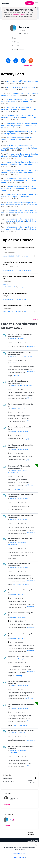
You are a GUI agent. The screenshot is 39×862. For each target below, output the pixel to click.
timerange (21, 489)
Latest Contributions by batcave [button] (19, 325)
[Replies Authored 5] (15, 60)
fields (19, 585)
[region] (19, 852)
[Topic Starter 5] (30, 60)
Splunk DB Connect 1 (20, 725)
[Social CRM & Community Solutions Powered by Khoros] (32, 834)
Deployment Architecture (19, 197)
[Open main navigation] (36, 3)
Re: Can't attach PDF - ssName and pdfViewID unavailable (17, 100)
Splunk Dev (21, 732)
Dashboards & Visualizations (22, 156)
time (14, 489)
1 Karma (13, 363)
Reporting (24, 101)
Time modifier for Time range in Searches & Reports (17, 263)
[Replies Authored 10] (8, 60)
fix (13, 676)
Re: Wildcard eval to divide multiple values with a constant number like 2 (17, 147)
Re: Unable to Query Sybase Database (20, 87)
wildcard (25, 585)
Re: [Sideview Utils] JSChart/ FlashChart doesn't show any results (19, 124)
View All (35, 319)
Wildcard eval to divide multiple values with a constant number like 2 (18, 204)
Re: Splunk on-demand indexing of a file (21, 132)
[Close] (36, 845)
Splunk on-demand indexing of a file (15, 293)
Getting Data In (9, 134)
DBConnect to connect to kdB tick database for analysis (17, 108)
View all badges (27, 65)
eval (14, 585)
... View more (30, 346)
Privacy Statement (19, 854)
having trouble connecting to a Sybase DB (17, 305)
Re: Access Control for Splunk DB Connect (22, 81)
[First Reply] (23, 60)
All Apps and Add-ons (28, 109)
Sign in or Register (19, 14)
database (16, 376)
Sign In (29, 3)
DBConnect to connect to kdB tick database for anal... (19, 249)
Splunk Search (15, 140)
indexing (19, 676)
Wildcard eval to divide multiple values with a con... (18, 277)
